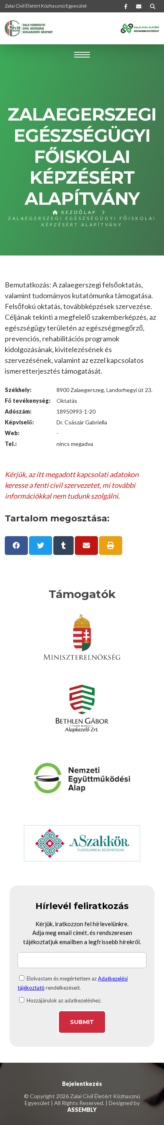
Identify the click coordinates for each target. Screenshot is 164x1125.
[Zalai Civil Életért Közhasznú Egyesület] (29, 28)
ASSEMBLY (82, 1109)
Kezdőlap (77, 212)
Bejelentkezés (82, 1083)
